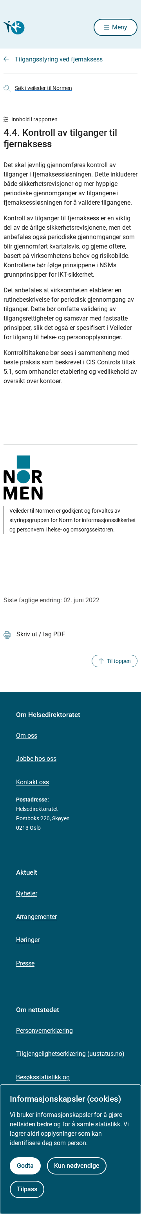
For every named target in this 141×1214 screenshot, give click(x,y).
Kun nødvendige (76, 1165)
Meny (119, 27)
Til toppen (119, 661)
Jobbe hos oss (36, 758)
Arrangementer (36, 916)
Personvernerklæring (44, 1030)
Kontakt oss (32, 782)
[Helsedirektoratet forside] (13, 27)
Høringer (28, 940)
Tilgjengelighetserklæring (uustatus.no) (70, 1053)
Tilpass (27, 1189)
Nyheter (26, 893)
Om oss (26, 735)
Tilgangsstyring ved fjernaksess (59, 59)
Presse (25, 963)
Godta (25, 1165)
